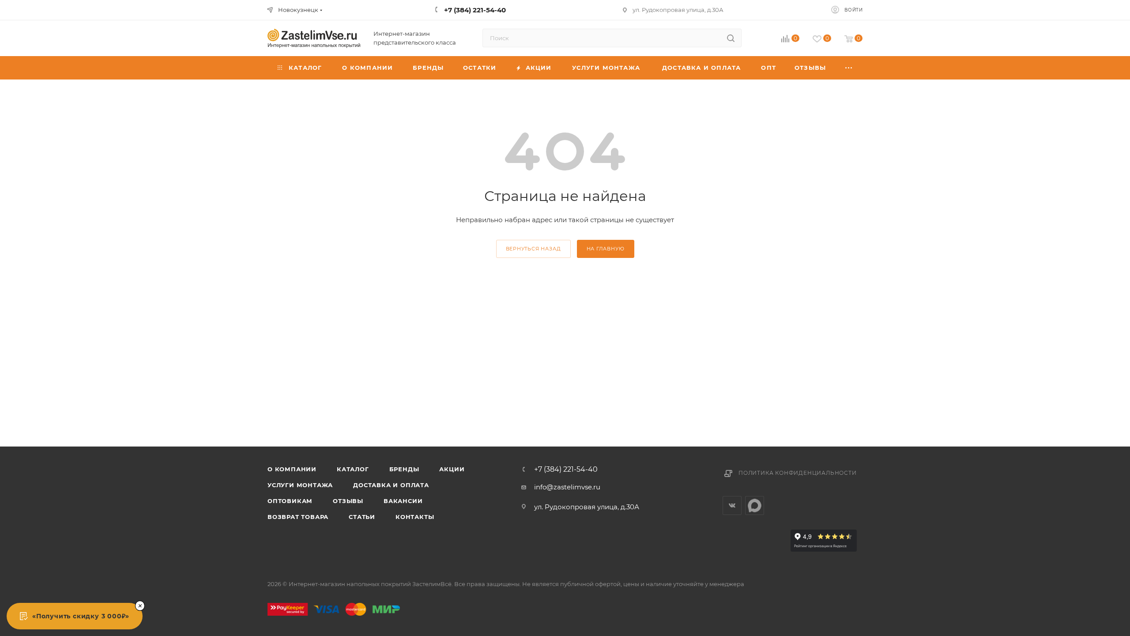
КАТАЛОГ (353, 469)
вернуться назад (533, 249)
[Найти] (731, 38)
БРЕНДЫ (404, 469)
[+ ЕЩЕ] (849, 68)
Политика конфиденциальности (797, 472)
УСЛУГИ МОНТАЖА (300, 484)
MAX (754, 505)
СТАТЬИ (362, 516)
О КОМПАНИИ (291, 469)
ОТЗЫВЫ (348, 500)
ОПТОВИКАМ (290, 500)
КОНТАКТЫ (415, 516)
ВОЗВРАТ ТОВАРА (297, 516)
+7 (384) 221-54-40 (566, 469)
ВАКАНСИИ (403, 500)
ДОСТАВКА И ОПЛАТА (391, 484)
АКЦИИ (451, 469)
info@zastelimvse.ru (567, 487)
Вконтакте (732, 505)
